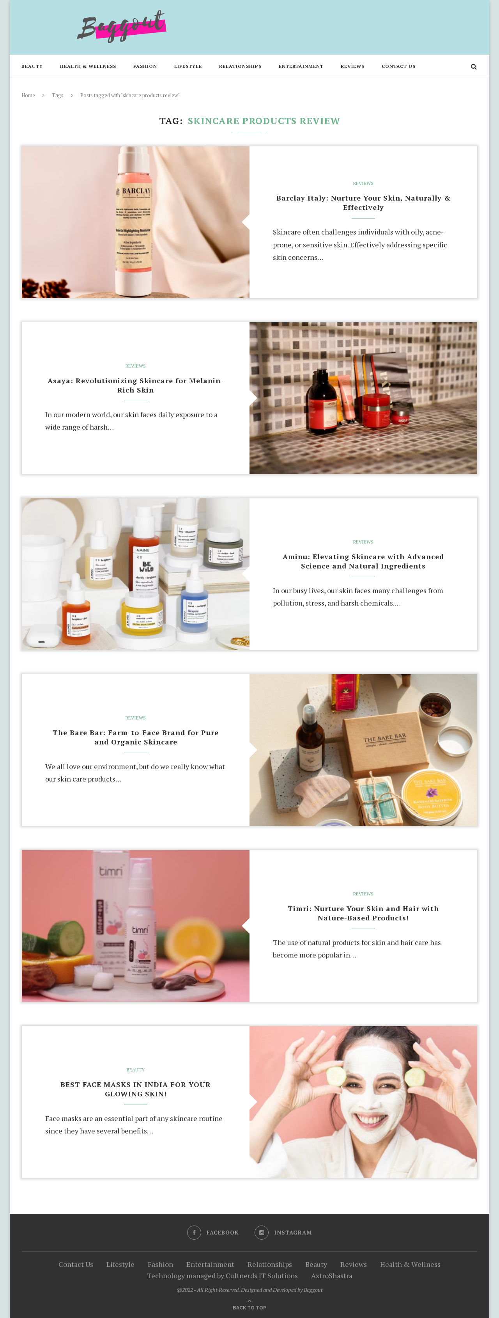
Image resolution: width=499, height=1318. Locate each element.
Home (28, 95)
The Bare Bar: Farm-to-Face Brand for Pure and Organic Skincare (136, 737)
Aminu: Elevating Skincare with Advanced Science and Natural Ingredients (363, 561)
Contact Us (399, 66)
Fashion (145, 66)
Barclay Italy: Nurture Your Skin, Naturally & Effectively (363, 202)
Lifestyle (188, 66)
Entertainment (301, 66)
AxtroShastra (331, 1275)
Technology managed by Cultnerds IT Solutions (222, 1275)
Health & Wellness (88, 66)
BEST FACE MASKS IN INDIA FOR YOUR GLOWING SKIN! (135, 1089)
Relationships (240, 66)
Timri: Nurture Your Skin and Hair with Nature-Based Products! (363, 913)
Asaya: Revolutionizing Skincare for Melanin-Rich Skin (136, 385)
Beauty (32, 66)
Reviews (353, 66)
